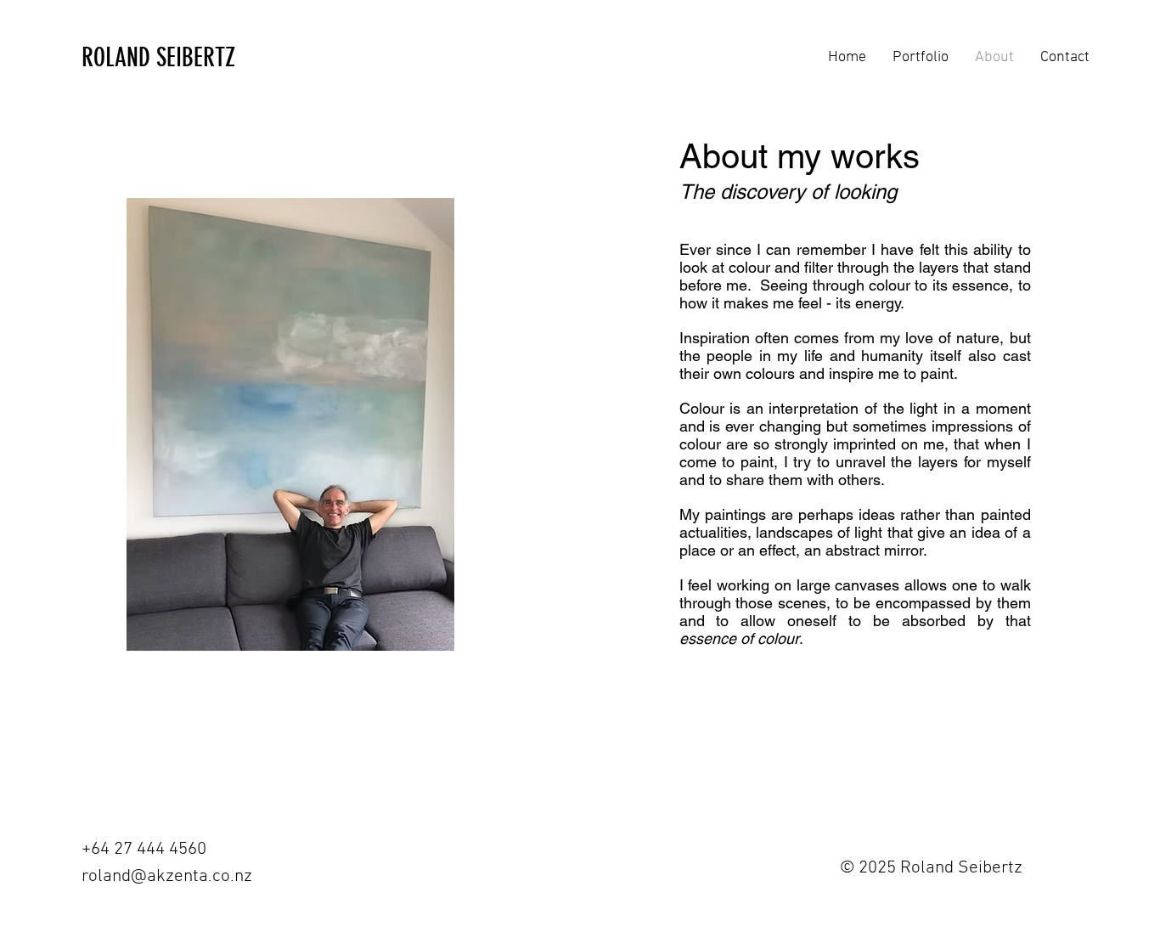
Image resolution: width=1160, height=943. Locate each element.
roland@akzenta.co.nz (167, 876)
